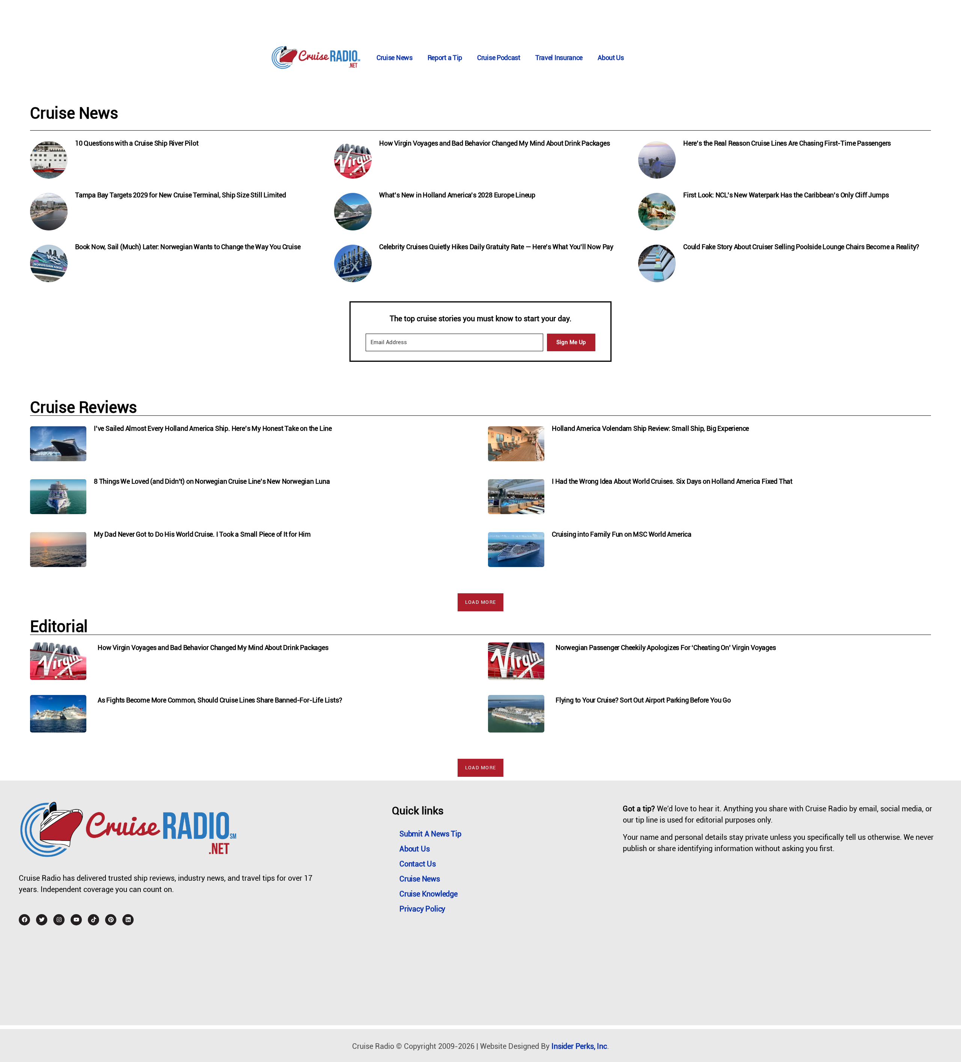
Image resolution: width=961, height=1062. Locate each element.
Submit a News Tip (430, 833)
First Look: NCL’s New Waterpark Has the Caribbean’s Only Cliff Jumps (786, 195)
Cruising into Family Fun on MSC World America (621, 534)
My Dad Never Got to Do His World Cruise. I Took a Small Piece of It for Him (202, 534)
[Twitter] (41, 919)
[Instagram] (59, 919)
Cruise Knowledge (428, 893)
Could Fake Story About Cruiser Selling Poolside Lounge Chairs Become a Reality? (801, 247)
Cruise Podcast (498, 58)
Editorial (59, 626)
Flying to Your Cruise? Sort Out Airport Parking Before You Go (643, 700)
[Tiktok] (93, 919)
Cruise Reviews (83, 407)
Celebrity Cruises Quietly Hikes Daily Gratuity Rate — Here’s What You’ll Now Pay (496, 247)
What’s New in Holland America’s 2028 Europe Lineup (457, 195)
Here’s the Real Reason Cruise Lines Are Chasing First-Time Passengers (787, 143)
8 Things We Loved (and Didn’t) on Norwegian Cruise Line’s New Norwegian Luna (212, 481)
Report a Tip (445, 58)
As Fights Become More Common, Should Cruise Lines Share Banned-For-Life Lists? (220, 700)
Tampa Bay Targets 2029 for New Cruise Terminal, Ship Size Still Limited (180, 195)
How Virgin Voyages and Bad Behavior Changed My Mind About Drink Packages (494, 143)
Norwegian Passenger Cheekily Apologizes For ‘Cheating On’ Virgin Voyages (666, 647)
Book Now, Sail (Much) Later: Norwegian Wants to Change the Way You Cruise (187, 247)
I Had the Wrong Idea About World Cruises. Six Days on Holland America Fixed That (672, 481)
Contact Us (417, 863)
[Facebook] (24, 919)
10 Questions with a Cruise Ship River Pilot (136, 143)
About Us (611, 58)
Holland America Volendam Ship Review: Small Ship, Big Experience (650, 428)
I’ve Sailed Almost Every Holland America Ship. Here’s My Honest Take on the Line (213, 428)
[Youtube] (76, 919)
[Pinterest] (110, 919)
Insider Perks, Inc (579, 1046)
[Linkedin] (128, 919)
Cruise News (395, 58)
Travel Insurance (559, 58)
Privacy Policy (422, 908)
